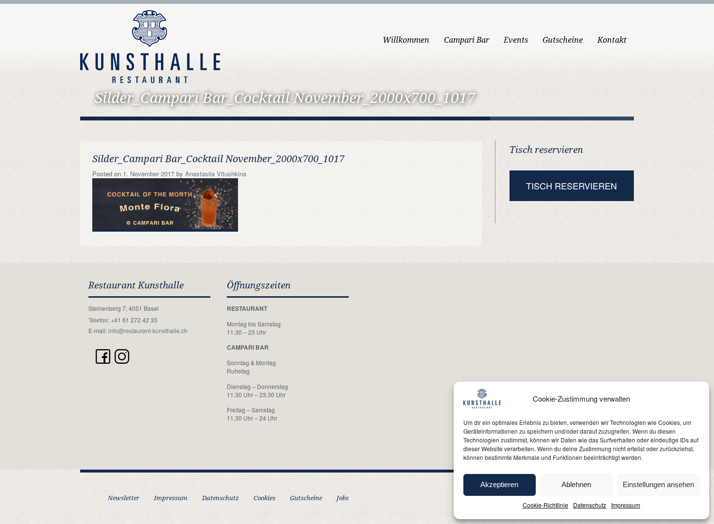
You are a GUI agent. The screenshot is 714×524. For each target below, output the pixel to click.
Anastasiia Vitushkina (215, 173)
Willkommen (406, 40)
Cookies (264, 498)
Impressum (625, 505)
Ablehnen (576, 484)
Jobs (343, 498)
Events (516, 40)
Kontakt (612, 40)
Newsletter (123, 498)
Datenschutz (589, 505)
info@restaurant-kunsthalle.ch (147, 330)
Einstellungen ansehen (658, 484)
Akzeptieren (499, 484)
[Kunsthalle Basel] (150, 45)
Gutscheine (563, 40)
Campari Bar (466, 40)
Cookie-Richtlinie (545, 505)
